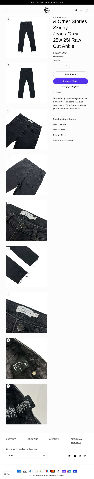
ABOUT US (33, 439)
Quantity (56, 60)
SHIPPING (54, 439)
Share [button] (58, 92)
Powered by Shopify (57, 475)
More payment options (70, 87)
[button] (7, 10)
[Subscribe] (44, 455)
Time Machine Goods (42, 475)
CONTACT (11, 439)
